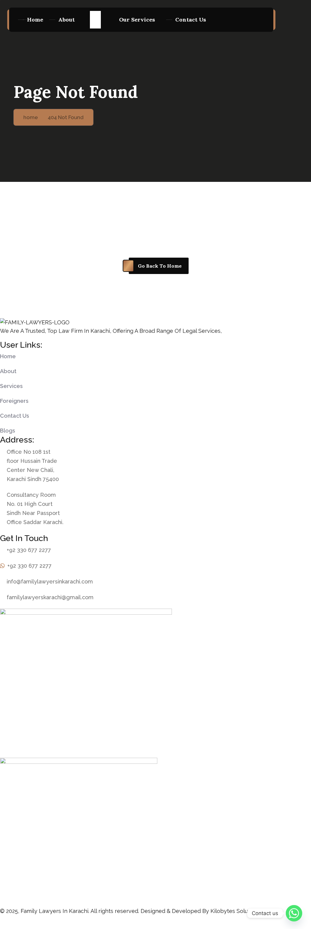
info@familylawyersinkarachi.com (50, 581)
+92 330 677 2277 (29, 550)
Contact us (190, 19)
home (35, 19)
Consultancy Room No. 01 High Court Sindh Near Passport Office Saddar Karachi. (35, 508)
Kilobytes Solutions (235, 911)
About (66, 19)
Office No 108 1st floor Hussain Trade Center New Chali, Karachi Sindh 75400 (33, 465)
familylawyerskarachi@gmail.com (50, 597)
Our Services (137, 19)
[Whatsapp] (294, 913)
